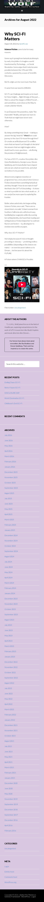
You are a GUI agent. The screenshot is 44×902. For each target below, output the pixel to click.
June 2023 (9, 630)
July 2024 (8, 562)
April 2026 (8, 451)
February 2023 (10, 651)
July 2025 (8, 498)
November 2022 (11, 667)
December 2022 (11, 662)
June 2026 (9, 440)
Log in (7, 866)
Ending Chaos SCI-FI (12, 382)
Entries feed (9, 872)
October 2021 (10, 736)
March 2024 (9, 583)
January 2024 (10, 593)
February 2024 (10, 588)
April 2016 (8, 825)
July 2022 (8, 688)
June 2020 (9, 788)
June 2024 (9, 567)
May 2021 (8, 757)
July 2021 (8, 746)
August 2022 (9, 683)
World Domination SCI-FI (14, 398)
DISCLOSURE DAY (12, 393)
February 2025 (10, 525)
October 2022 (10, 672)
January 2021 (10, 778)
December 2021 (11, 725)
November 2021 (11, 730)
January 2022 (10, 720)
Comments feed (11, 877)
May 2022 (8, 699)
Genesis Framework (12, 896)
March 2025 (9, 519)
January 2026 (10, 467)
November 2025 (11, 477)
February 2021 (10, 773)
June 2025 (9, 504)
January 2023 (10, 657)
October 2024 (10, 546)
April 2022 (8, 704)
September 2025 (11, 488)
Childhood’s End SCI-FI (13, 403)
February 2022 (10, 715)
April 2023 (8, 641)
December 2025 (11, 472)
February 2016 (10, 831)
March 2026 (9, 456)
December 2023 (11, 599)
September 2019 (11, 804)
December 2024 (11, 535)
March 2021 (9, 767)
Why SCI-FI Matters (15, 36)
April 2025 (8, 514)
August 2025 (9, 493)
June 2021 (9, 751)
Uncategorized (20, 308)
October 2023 (10, 609)
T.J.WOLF (22, 4)
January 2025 (10, 530)
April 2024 (8, 577)
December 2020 (11, 783)
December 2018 (11, 809)
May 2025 (8, 509)
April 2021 (8, 762)
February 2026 (10, 461)
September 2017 (11, 815)
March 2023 (9, 646)
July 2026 (8, 435)
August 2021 (9, 741)
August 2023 (9, 620)
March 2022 (9, 709)
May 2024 (8, 572)
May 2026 (8, 446)
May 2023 (8, 635)
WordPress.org (10, 882)
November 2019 (11, 799)
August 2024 (9, 556)
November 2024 (11, 541)
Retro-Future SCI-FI (12, 387)
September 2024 (11, 551)
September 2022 (11, 678)
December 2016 (11, 820)
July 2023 (8, 625)
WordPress (25, 896)
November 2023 (11, 604)
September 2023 (11, 614)
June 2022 (9, 693)
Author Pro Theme (27, 895)
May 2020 (8, 794)
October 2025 (10, 483)
